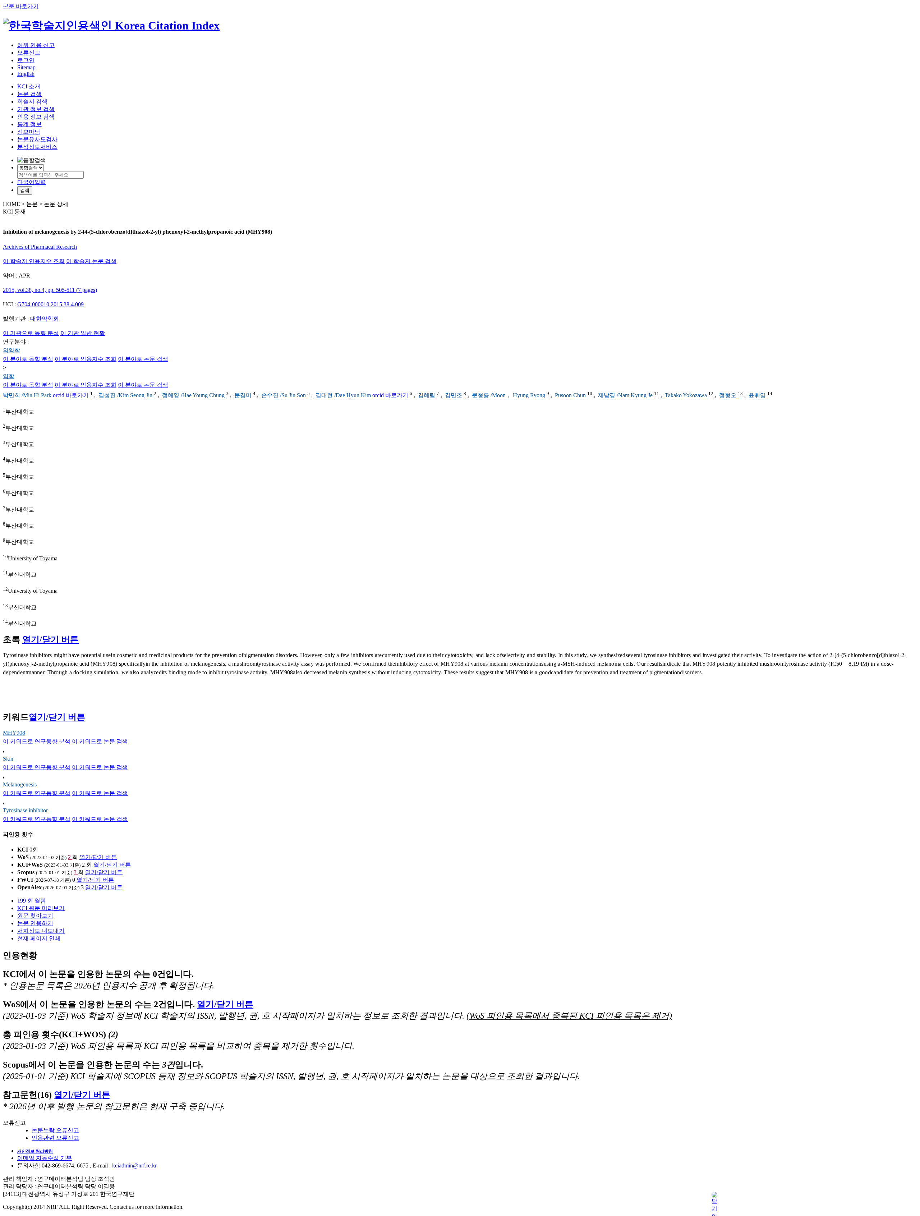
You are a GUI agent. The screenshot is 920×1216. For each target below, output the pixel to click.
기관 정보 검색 (36, 109)
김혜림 (427, 396)
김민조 (454, 396)
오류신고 (28, 53)
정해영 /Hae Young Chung (194, 396)
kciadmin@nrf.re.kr (134, 1165)
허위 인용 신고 (36, 45)
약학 (8, 376)
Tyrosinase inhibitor (25, 810)
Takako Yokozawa (686, 396)
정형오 (728, 396)
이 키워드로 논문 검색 (100, 741)
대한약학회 (44, 319)
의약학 (11, 350)
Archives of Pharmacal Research (40, 247)
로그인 (25, 60)
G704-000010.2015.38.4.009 (50, 304)
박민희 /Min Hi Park (28, 396)
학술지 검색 (32, 101)
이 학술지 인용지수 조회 (34, 261)
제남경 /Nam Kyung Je (626, 396)
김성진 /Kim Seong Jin (126, 396)
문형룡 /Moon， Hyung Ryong (509, 396)
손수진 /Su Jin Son (284, 396)
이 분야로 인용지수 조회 (85, 359)
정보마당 (28, 132)
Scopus (25, 872)
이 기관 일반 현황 (82, 333)
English (25, 74)
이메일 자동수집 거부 (44, 1158)
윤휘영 (758, 396)
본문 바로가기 (21, 6)
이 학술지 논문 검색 (91, 261)
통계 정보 (29, 124)
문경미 (243, 396)
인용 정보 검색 (36, 117)
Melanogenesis (20, 784)
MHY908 (14, 733)
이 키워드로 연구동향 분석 (36, 741)
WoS (23, 857)
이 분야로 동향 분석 (28, 359)
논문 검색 (29, 94)
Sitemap (26, 67)
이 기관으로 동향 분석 (31, 333)
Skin (8, 759)
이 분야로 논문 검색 (143, 359)
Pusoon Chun (571, 396)
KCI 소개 (28, 86)
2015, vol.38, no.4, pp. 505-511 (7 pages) (50, 290)
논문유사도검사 (37, 139)
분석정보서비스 (37, 147)
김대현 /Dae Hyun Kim (344, 396)
